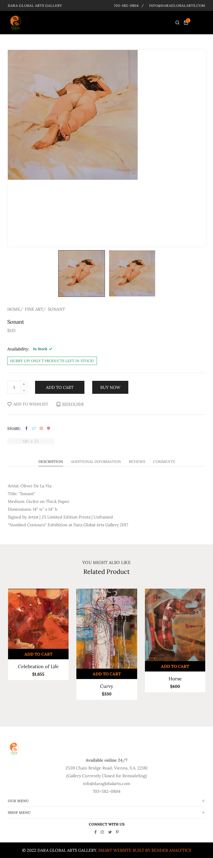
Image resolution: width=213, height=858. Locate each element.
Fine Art (34, 309)
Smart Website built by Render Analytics (144, 850)
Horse (175, 679)
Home (13, 309)
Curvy (106, 686)
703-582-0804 (126, 5)
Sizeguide (73, 404)
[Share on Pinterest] (48, 428)
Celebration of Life (38, 666)
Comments (164, 462)
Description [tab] (50, 462)
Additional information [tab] (96, 462)
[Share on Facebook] (26, 428)
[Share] (41, 428)
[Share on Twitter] (34, 428)
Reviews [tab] (137, 462)
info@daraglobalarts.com (177, 5)
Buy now (110, 387)
